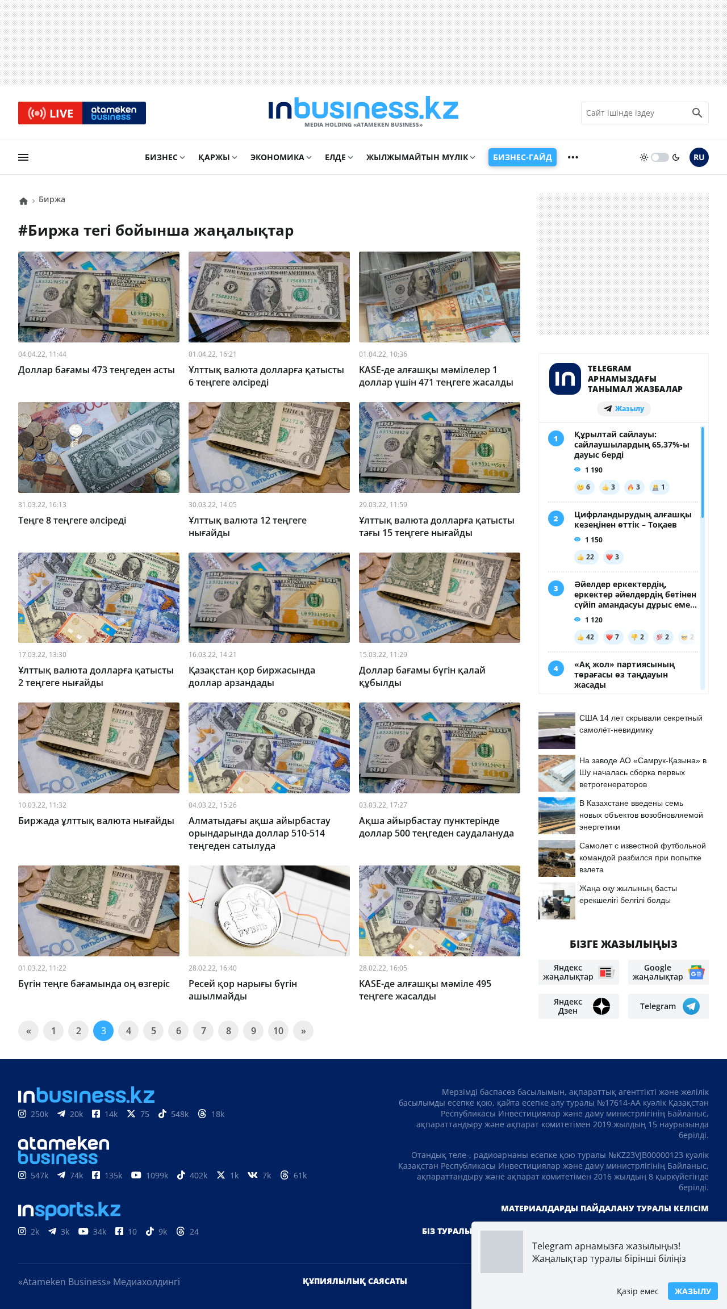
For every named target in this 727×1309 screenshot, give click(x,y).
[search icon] (697, 113)
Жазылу (693, 1291)
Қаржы (214, 157)
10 (278, 1030)
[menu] (23, 157)
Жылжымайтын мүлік (417, 157)
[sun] (644, 157)
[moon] (675, 157)
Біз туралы (447, 1231)
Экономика (277, 157)
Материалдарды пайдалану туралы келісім (605, 1208)
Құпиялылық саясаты (355, 1280)
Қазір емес (638, 1291)
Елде (335, 157)
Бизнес (161, 157)
